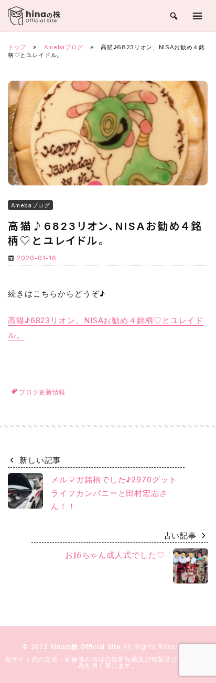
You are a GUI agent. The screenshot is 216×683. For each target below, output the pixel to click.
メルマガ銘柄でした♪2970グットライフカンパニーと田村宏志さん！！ (114, 493)
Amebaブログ (63, 47)
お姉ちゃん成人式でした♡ (115, 555)
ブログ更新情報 (42, 392)
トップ (17, 47)
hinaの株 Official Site (86, 647)
